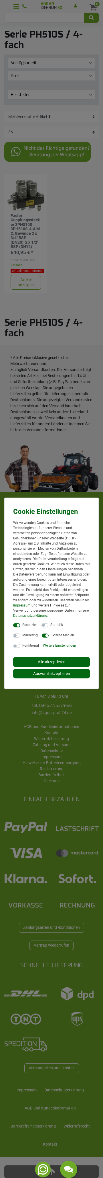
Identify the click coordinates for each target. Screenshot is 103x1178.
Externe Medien (62, 635)
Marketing (30, 635)
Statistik (56, 625)
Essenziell (29, 625)
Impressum (22, 605)
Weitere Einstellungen (59, 645)
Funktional (30, 645)
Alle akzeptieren (52, 662)
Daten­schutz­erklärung (30, 616)
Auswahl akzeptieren (51, 673)
